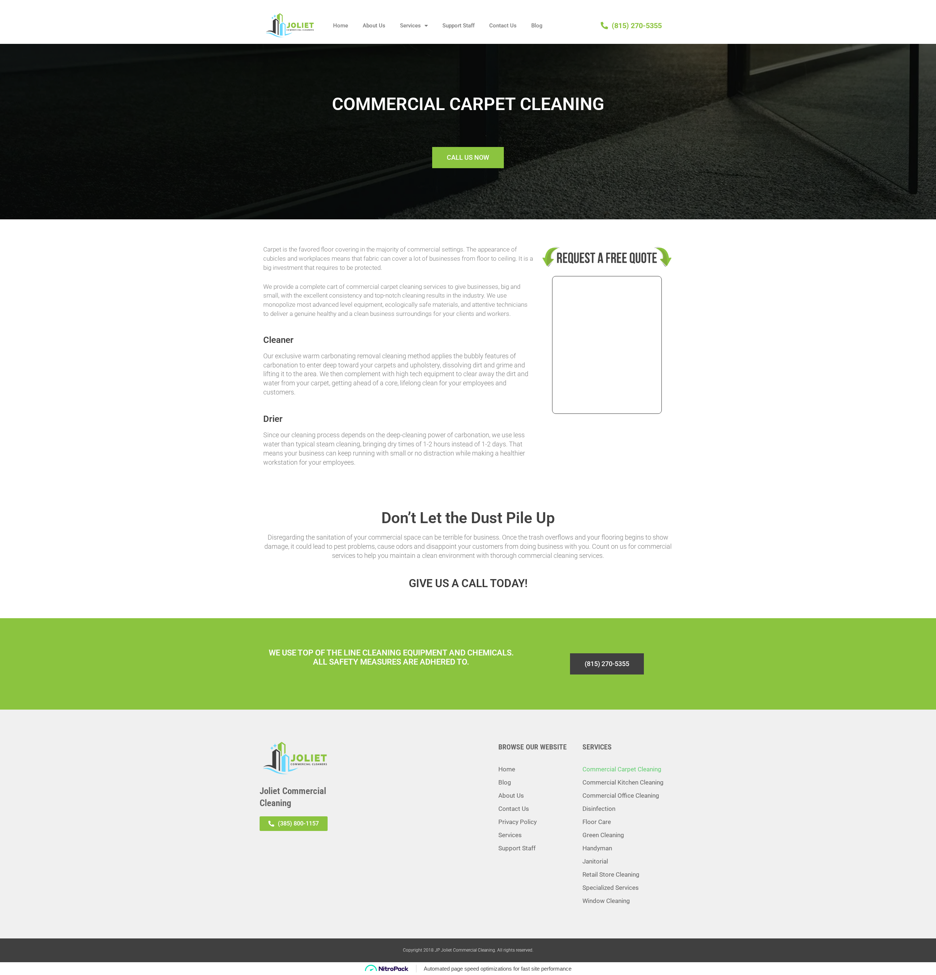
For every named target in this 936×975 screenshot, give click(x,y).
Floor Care (596, 821)
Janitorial (595, 861)
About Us (374, 25)
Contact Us (503, 25)
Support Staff (458, 25)
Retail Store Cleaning (610, 874)
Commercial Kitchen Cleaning (623, 782)
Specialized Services (610, 887)
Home (340, 25)
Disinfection (598, 808)
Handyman (597, 848)
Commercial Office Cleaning (620, 795)
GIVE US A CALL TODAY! (468, 583)
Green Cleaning (603, 835)
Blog (537, 25)
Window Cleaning (606, 900)
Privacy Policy (517, 821)
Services (410, 25)
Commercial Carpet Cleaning (621, 769)
